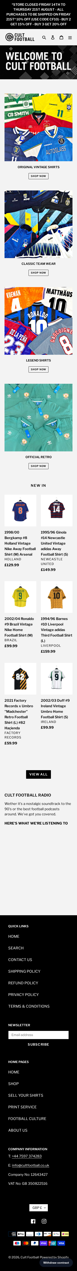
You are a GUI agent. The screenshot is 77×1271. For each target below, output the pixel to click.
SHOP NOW (38, 176)
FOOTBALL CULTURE (27, 1119)
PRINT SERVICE (22, 1107)
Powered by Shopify (54, 1257)
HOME (13, 936)
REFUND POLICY (23, 983)
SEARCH (16, 948)
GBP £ (37, 1208)
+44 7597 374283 (27, 1156)
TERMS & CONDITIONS (29, 1006)
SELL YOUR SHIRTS (25, 1095)
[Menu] (70, 37)
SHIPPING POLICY (24, 971)
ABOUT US (18, 1130)
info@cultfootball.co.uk (30, 1165)
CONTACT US (20, 960)
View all (38, 774)
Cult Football (30, 1257)
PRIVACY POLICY (23, 994)
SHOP (13, 1084)
